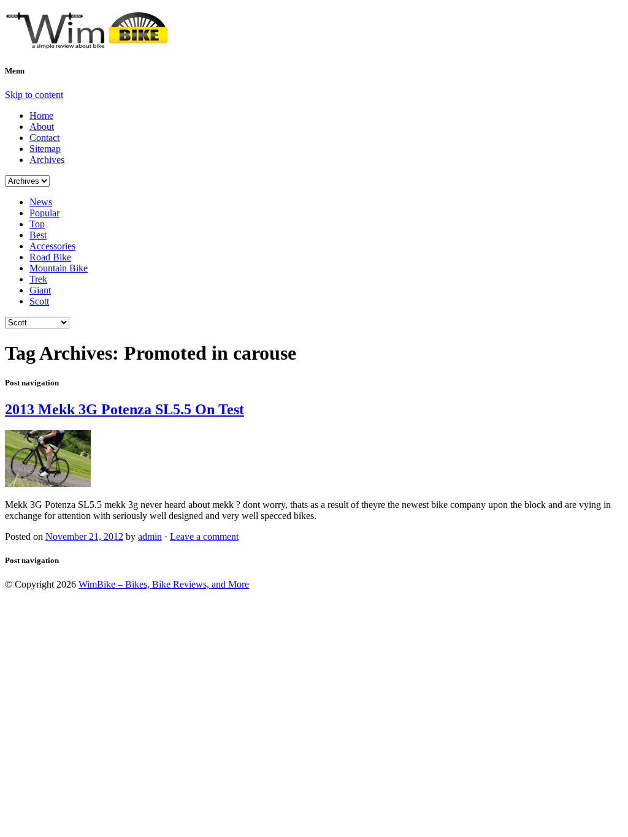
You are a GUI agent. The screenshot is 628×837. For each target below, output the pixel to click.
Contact (44, 137)
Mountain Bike (58, 268)
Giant (40, 290)
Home (41, 115)
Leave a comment (204, 536)
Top (37, 224)
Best (38, 235)
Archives (46, 159)
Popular (44, 213)
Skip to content (34, 94)
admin (150, 536)
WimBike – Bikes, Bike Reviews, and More (163, 584)
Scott (39, 301)
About (41, 126)
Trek (38, 279)
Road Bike (50, 257)
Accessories (52, 246)
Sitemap (45, 148)
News (40, 202)
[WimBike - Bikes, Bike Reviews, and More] (97, 44)
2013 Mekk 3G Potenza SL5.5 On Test (124, 409)
